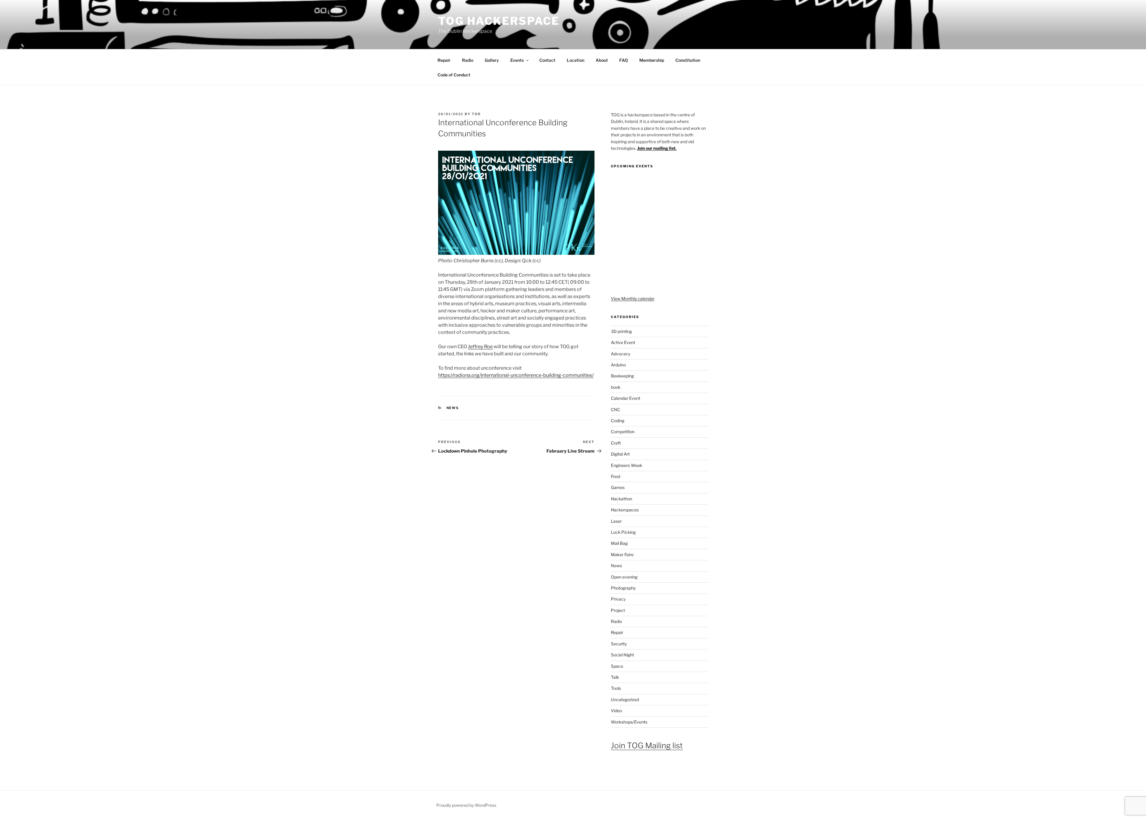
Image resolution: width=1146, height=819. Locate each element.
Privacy (618, 598)
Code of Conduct (454, 74)
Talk (615, 677)
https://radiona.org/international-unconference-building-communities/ (516, 375)
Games (618, 487)
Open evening (624, 576)
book (615, 387)
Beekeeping (622, 375)
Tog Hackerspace (499, 20)
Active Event (623, 342)
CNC (615, 409)
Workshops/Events (629, 721)
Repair (444, 60)
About (602, 60)
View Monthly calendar (632, 298)
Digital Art (620, 453)
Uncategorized (625, 699)
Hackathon (621, 498)
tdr (476, 114)
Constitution (687, 60)
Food (615, 476)
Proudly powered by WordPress (466, 805)
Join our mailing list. (657, 148)
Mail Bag (619, 543)
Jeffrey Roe (480, 346)
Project (618, 610)
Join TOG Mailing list (647, 745)
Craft (616, 442)
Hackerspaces (625, 509)
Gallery (492, 60)
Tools (616, 688)
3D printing (621, 331)
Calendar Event (625, 398)
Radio (467, 60)
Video (616, 710)
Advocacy (620, 353)
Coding (617, 420)
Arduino (618, 364)
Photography (623, 587)
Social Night (622, 654)
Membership (651, 60)
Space (617, 666)
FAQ (623, 60)
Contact (547, 60)
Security (619, 643)
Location (575, 60)
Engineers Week (626, 465)
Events (517, 60)
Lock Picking (623, 532)
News (452, 408)
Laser (616, 521)
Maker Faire (622, 554)
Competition (622, 431)
